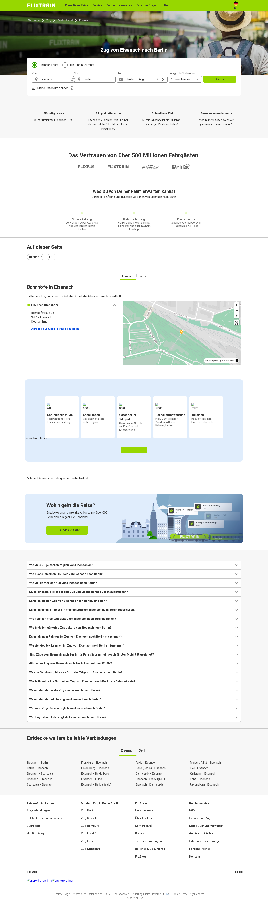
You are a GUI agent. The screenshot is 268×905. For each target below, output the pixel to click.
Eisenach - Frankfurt (40, 779)
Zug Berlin (87, 810)
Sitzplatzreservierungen (205, 841)
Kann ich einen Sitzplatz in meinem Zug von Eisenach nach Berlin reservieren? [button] (82, 609)
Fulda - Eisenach (145, 762)
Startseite (33, 20)
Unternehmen (144, 810)
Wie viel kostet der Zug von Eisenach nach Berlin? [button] (63, 583)
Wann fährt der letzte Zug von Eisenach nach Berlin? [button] (65, 699)
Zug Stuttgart (90, 849)
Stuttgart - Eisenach (40, 784)
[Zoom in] (236, 305)
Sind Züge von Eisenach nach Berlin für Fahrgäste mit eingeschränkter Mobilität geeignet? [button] (91, 654)
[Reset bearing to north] (236, 315)
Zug (48, 20)
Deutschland (65, 20)
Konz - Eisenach (200, 779)
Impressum (79, 894)
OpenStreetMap (226, 360)
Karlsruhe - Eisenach (202, 773)
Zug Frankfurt (90, 833)
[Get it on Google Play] (39, 881)
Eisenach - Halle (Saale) (96, 784)
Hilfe (192, 810)
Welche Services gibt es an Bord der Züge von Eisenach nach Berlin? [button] (76, 672)
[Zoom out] (236, 310)
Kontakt (194, 856)
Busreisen (33, 826)
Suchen (220, 79)
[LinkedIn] (237, 880)
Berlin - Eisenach (37, 768)
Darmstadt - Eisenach (149, 773)
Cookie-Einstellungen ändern (188, 894)
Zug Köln (87, 841)
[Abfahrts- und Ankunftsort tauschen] (73, 79)
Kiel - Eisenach (199, 768)
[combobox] (56, 79)
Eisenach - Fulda (91, 779)
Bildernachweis (120, 894)
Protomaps (210, 360)
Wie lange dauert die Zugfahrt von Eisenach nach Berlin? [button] (67, 717)
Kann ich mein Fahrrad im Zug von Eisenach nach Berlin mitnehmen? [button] (75, 636)
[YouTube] (236, 880)
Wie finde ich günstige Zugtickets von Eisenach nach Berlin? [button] (70, 627)
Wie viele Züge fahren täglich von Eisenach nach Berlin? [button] (67, 708)
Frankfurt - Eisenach (94, 762)
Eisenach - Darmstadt (149, 784)
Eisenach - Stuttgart (40, 773)
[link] (134, 518)
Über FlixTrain (144, 818)
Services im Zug (200, 818)
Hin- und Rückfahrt (82, 65)
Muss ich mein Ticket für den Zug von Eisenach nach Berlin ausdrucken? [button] (78, 592)
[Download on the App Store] (62, 881)
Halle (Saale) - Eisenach (150, 768)
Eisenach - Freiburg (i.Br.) (150, 779)
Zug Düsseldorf (91, 818)
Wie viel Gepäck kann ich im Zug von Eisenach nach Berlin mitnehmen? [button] (77, 645)
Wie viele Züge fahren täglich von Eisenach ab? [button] (61, 565)
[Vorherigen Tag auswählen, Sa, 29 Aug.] (157, 79)
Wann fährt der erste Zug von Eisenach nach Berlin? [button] (64, 690)
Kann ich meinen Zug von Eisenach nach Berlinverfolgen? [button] (68, 601)
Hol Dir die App (36, 833)
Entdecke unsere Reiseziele (45, 818)
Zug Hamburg (90, 826)
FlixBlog (140, 856)
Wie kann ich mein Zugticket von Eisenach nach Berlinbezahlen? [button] (72, 618)
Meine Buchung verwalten (206, 826)
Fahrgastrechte (199, 849)
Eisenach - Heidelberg (95, 773)
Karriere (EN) (143, 826)
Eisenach (84, 20)
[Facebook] (233, 880)
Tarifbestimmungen (148, 841)
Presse (139, 833)
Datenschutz (95, 894)
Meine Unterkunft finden (52, 88)
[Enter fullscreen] (236, 322)
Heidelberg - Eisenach (95, 768)
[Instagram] (235, 880)
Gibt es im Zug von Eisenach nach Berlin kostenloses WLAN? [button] (70, 663)
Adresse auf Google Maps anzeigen (55, 329)
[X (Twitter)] (238, 880)
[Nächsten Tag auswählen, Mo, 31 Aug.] (163, 79)
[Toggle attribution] (237, 360)
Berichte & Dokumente (150, 849)
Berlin (142, 276)
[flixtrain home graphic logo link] (41, 5)
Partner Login (62, 894)
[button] (73, 305)
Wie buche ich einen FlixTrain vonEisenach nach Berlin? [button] (66, 574)
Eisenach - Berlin (37, 762)
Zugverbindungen (38, 810)
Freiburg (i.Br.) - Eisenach (205, 762)
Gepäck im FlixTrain (202, 833)
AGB (107, 894)
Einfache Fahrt (48, 65)
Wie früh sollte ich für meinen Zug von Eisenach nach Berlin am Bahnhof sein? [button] (82, 681)
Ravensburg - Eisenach (204, 784)
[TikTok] (239, 880)
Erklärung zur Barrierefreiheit (148, 894)
